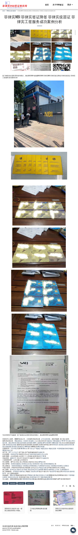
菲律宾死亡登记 (38, 464)
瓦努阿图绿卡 (64, 469)
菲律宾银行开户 (35, 477)
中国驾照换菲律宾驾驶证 (65, 448)
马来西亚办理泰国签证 (30, 465)
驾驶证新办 (44, 448)
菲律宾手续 (30, 483)
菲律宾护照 (14, 454)
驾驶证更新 (52, 448)
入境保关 (26, 441)
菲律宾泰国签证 (17, 465)
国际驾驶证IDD (45, 477)
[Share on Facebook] (63, 485)
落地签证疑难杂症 (18, 446)
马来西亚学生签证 (44, 465)
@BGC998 (49, 479)
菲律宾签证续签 (11, 444)
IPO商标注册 (31, 475)
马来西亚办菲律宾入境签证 (60, 465)
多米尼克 (13, 469)
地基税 (40, 452)
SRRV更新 (27, 446)
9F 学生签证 (68, 441)
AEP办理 (45, 443)
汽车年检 (14, 448)
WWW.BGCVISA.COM (28, 479)
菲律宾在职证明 (13, 477)
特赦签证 (49, 441)
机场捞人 (32, 441)
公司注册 (44, 439)
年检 (60, 443)
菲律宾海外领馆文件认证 (37, 454)
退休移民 (23, 443)
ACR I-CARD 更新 (53, 443)
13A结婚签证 (57, 441)
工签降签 (39, 443)
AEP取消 (41, 462)
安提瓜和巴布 (32, 469)
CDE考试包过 (6, 450)
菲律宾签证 (21, 483)
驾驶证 (38, 448)
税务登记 (23, 471)
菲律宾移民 (13, 483)
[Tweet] (66, 485)
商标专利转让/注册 (42, 475)
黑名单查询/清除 (14, 443)
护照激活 (16, 471)
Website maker (15, 530)
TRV (62, 441)
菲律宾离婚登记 (49, 464)
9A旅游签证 (18, 441)
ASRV (34, 443)
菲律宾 (5, 483)
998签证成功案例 (11, 11)
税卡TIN (42, 456)
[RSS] (74, 485)
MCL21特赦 (41, 446)
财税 (48, 439)
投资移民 (30, 443)
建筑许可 (13, 458)
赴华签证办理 (41, 467)
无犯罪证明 (34, 471)
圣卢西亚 (24, 469)
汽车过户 (32, 448)
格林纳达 (51, 469)
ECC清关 (55, 444)
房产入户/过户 (13, 452)
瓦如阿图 (40, 469)
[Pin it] (70, 485)
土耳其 (57, 469)
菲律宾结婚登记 (16, 464)
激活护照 (53, 471)
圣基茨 (18, 469)
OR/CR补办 (23, 448)
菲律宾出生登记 (27, 464)
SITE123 (8, 530)
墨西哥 (46, 469)
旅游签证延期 (63, 444)
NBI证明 (12, 475)
